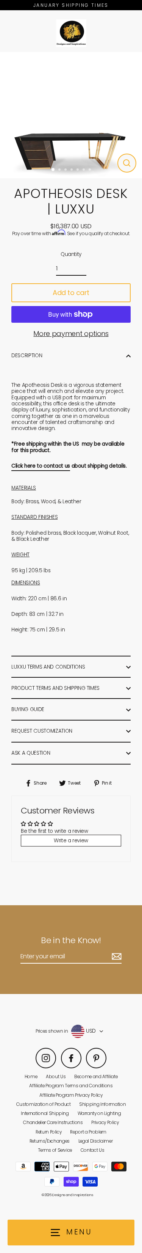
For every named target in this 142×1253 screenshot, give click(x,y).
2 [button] (60, 170)
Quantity (71, 254)
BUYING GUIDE (27, 709)
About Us (56, 1077)
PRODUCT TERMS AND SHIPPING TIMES (55, 688)
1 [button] (53, 170)
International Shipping (45, 1113)
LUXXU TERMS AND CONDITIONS (48, 666)
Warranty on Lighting (99, 1113)
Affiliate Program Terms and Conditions (70, 1086)
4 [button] (72, 170)
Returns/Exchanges (50, 1141)
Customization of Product (43, 1104)
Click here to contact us (40, 465)
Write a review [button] (71, 840)
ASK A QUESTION (30, 753)
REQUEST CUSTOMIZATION (41, 731)
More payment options (70, 334)
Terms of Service (55, 1150)
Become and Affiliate (95, 1077)
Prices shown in (52, 1031)
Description (26, 355)
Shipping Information (102, 1104)
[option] (71, 115)
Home (31, 1077)
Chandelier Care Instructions (53, 1123)
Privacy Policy (105, 1123)
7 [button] (90, 170)
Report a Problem (88, 1132)
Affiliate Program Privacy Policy (70, 1095)
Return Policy (49, 1132)
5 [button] (78, 170)
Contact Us (93, 1150)
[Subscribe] (115, 957)
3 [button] (66, 170)
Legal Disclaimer (95, 1141)
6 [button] (84, 170)
